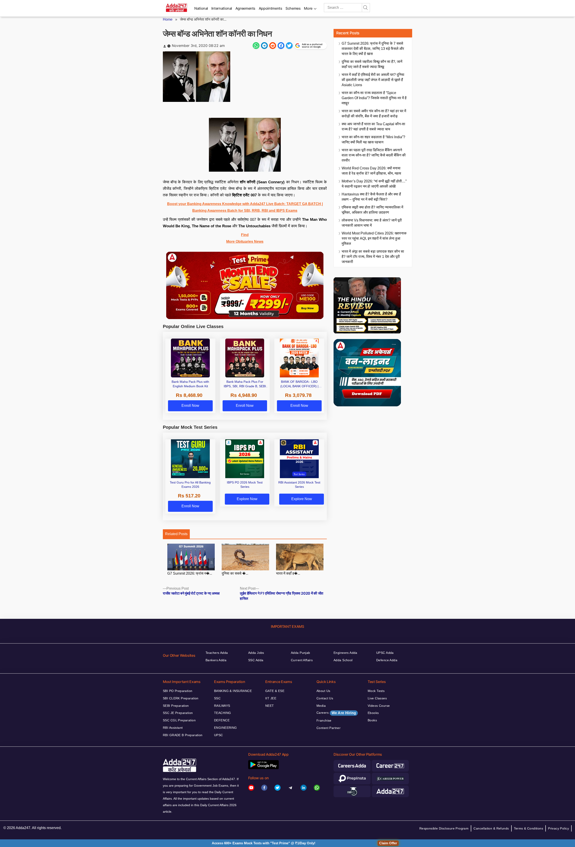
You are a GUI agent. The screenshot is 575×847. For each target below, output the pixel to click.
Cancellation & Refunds (491, 828)
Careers (336, 713)
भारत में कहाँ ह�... (288, 573)
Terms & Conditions (528, 828)
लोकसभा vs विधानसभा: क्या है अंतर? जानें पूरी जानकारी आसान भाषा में (372, 222)
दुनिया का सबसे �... (235, 573)
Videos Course (379, 705)
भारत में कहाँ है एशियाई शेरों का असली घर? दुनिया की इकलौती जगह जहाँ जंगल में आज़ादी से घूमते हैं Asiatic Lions (373, 80)
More (308, 8)
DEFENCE (222, 720)
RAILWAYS (222, 705)
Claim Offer (388, 843)
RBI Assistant (173, 727)
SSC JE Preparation (178, 713)
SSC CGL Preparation (179, 720)
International (221, 8)
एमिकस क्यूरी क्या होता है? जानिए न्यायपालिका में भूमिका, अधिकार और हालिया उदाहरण (372, 209)
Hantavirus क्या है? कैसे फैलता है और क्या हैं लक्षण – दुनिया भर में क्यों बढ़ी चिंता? (371, 196)
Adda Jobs (256, 652)
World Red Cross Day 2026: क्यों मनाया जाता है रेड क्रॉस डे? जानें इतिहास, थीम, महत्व (371, 170)
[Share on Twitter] (289, 45)
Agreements (245, 8)
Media (321, 705)
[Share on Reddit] (272, 45)
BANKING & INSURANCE (233, 691)
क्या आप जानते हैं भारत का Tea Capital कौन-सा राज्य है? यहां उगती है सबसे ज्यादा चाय (373, 126)
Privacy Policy (558, 828)
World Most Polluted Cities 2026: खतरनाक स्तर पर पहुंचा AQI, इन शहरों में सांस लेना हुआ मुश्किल (374, 238)
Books (372, 720)
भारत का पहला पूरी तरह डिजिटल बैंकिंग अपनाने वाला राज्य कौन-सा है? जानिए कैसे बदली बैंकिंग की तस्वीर (374, 155)
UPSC (218, 735)
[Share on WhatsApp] (256, 45)
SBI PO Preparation (177, 691)
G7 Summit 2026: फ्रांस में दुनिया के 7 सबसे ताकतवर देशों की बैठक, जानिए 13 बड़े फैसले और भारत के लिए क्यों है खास (373, 49)
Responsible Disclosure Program (444, 828)
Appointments (270, 8)
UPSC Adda (385, 652)
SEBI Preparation (176, 705)
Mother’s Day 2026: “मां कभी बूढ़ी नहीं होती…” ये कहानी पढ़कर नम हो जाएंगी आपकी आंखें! (374, 183)
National (201, 8)
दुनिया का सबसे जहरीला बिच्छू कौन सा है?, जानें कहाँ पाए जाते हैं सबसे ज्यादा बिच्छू (372, 64)
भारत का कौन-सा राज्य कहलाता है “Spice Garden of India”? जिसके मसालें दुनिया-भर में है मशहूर (374, 98)
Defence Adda (386, 660)
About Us (323, 691)
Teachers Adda (217, 652)
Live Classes (377, 698)
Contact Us (324, 698)
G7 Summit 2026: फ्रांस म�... (189, 573)
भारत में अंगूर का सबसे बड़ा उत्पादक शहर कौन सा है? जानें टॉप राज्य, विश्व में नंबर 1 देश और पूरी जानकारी (373, 257)
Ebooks (373, 713)
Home (167, 19)
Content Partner (328, 728)
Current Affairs (302, 660)
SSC (217, 698)
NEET (269, 705)
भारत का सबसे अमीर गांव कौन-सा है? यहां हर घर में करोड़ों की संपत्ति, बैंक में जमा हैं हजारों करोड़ (374, 113)
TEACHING (222, 713)
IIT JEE (270, 698)
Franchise (324, 720)
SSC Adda (255, 660)
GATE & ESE (274, 691)
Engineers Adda (345, 652)
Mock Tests (376, 691)
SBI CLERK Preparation (181, 698)
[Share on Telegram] (264, 45)
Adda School (343, 660)
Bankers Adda (216, 660)
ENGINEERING (225, 727)
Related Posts (176, 534)
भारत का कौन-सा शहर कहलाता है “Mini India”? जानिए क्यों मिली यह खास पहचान (373, 139)
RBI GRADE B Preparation (183, 735)
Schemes (293, 8)
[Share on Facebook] (281, 45)
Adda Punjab (300, 652)
